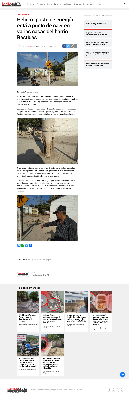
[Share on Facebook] (64, 46)
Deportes (77, 4)
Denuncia (37, 260)
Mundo (100, 4)
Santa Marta (31, 4)
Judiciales (67, 4)
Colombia (57, 4)
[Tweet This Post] (68, 46)
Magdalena (41, 4)
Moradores (44, 260)
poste (50, 260)
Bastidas (30, 260)
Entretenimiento (88, 4)
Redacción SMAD (29, 46)
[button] (122, 374)
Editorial (49, 4)
